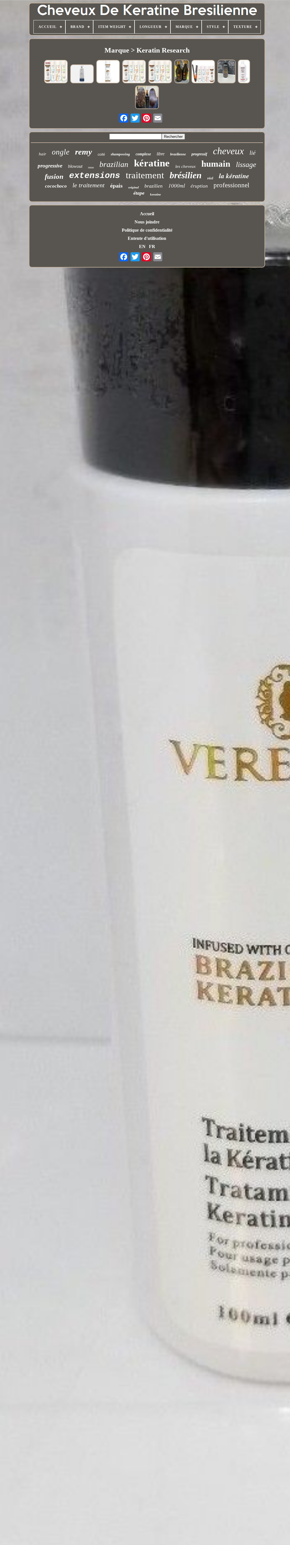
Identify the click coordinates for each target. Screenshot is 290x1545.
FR (152, 246)
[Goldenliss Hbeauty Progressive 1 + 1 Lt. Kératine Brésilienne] (182, 72)
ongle (60, 152)
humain (215, 164)
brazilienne (178, 154)
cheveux (228, 151)
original (133, 187)
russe (91, 167)
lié (252, 152)
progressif (199, 154)
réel (210, 178)
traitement (145, 175)
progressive (50, 166)
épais (116, 185)
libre (161, 153)
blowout (75, 166)
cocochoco (56, 186)
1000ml (176, 185)
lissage (246, 164)
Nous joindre (147, 222)
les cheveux (185, 166)
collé (101, 155)
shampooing (120, 154)
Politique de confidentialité (147, 230)
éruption (199, 186)
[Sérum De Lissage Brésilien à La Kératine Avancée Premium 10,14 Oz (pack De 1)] (108, 72)
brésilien (186, 175)
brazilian (113, 164)
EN (142, 246)
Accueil (147, 213)
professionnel (231, 185)
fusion (54, 176)
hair (42, 154)
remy (83, 151)
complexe (143, 154)
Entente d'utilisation (147, 238)
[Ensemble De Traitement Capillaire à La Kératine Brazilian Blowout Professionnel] (147, 98)
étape (138, 193)
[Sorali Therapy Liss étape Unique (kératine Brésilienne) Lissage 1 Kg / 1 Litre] (82, 74)
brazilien (153, 186)
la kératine (234, 176)
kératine (152, 163)
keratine (155, 194)
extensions (94, 176)
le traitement (88, 185)
